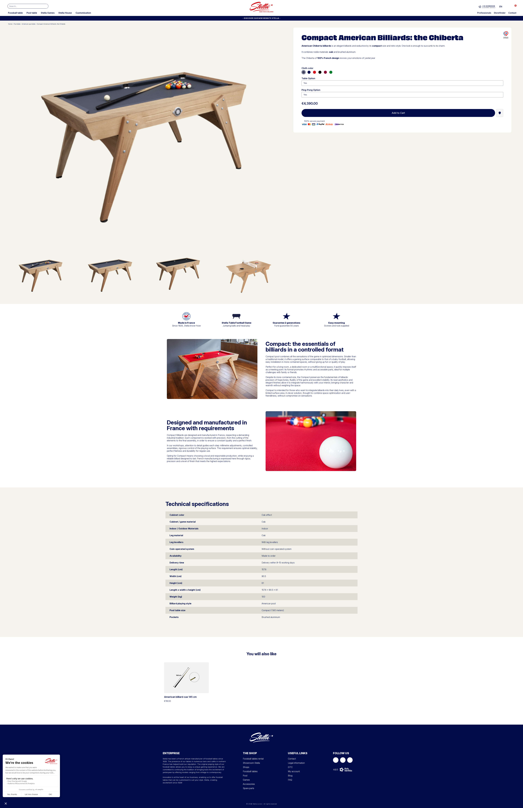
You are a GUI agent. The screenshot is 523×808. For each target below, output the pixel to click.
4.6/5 (335, 769)
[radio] (304, 72)
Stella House (65, 12)
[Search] (45, 6)
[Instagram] (343, 760)
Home (10, 24)
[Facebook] (335, 760)
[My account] (508, 6)
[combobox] (24, 6)
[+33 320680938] (480, 6)
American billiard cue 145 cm (180, 696)
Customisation (83, 12)
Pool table (32, 12)
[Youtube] (350, 760)
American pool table (28, 24)
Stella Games (48, 12)
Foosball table (15, 12)
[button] (514, 6)
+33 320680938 (488, 6)
